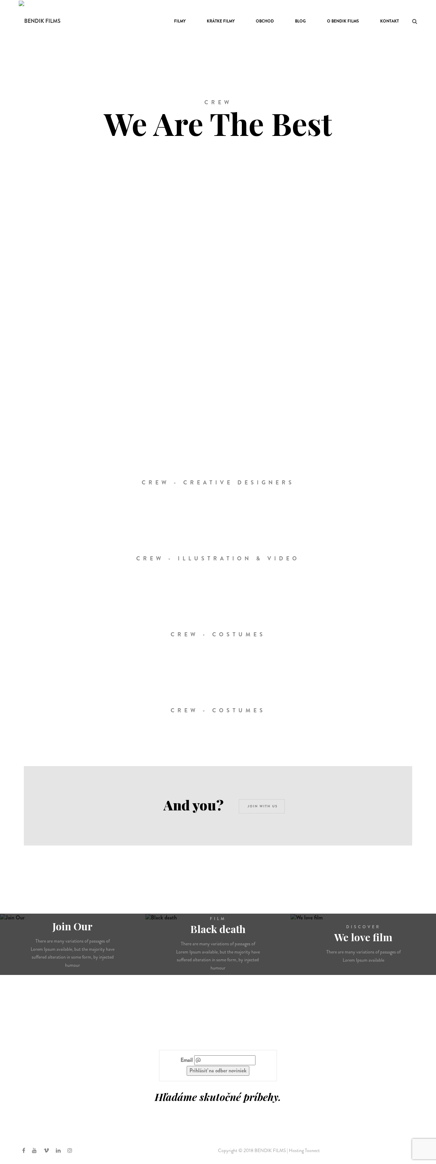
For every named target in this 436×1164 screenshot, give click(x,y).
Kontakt (389, 21)
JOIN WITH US (263, 806)
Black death (218, 929)
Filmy (180, 21)
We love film (363, 937)
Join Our (72, 926)
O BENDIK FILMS (343, 21)
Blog (300, 21)
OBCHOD (265, 21)
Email (187, 1060)
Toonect (312, 1150)
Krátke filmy (221, 21)
